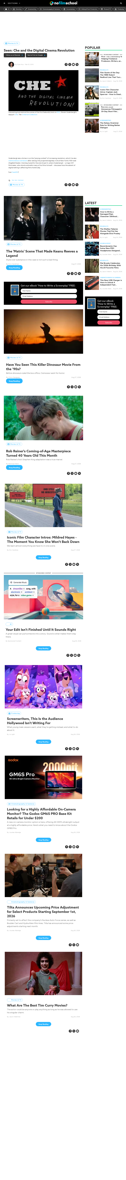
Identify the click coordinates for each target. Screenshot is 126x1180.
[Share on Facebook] (66, 64)
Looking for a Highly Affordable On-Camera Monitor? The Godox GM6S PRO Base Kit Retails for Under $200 (41, 813)
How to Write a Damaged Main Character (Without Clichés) (108, 215)
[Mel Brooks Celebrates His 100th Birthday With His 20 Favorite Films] (92, 266)
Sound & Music (105, 243)
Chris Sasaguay (14, 377)
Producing (121, 9)
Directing (18, 9)
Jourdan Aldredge (15, 832)
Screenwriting (32, 9)
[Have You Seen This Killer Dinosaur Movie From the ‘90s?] (43, 331)
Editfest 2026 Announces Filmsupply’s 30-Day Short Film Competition (111, 110)
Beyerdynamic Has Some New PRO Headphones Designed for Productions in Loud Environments (110, 250)
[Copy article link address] (77, 64)
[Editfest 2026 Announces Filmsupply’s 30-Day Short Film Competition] (92, 109)
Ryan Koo (20, 64)
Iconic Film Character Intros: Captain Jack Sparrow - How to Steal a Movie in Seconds (110, 93)
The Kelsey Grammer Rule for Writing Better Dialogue (110, 125)
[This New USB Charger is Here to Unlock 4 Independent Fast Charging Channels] (92, 283)
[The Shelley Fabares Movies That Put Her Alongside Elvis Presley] (92, 231)
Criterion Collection (29, 115)
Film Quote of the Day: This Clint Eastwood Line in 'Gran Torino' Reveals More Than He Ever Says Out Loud (41, 1095)
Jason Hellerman (14, 1016)
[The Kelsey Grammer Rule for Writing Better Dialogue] (92, 125)
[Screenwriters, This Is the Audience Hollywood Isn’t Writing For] (43, 686)
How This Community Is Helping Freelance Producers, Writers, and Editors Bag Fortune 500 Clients (111, 61)
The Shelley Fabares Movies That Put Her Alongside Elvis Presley (110, 231)
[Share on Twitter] (69, 64)
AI (8, 9)
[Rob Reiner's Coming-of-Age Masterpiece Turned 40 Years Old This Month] (43, 418)
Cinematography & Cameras (51, 9)
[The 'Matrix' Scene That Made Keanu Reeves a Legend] (43, 218)
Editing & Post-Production (89, 9)
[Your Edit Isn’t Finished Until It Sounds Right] (43, 597)
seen (16, 180)
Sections (13, 3)
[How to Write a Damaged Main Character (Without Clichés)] (92, 214)
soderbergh (21, 180)
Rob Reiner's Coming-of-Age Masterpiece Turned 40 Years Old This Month (38, 453)
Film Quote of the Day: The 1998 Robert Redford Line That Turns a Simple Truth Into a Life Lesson (111, 77)
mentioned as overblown (17, 161)
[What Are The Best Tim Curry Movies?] (43, 973)
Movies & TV (107, 9)
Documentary (70, 9)
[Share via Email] (73, 64)
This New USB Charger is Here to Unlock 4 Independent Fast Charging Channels (111, 283)
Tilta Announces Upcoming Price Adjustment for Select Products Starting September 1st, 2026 (43, 911)
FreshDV (15, 172)
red (13, 180)
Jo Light (12, 734)
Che (16, 115)
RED (58, 112)
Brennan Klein (13, 464)
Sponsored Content (14, 641)
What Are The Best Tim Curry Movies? (37, 1005)
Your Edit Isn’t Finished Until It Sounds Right (41, 629)
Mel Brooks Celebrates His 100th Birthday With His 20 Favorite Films (110, 265)
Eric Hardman (13, 264)
